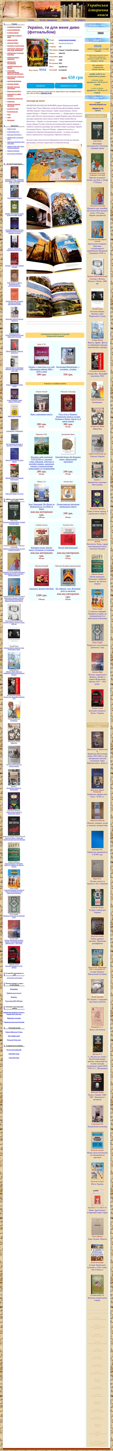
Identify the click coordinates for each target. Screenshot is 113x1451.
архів (9, 117)
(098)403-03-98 (46, 93)
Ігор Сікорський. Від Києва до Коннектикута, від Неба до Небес (42, 506)
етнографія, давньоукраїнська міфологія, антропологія (15, 72)
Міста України (97, 1184)
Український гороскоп (14, 416)
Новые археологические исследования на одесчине (97, 1155)
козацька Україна (12, 43)
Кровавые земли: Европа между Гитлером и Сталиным (41, 549)
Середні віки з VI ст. (13, 132)
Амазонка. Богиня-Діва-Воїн (41, 589)
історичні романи (12, 33)
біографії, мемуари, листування (13, 87)
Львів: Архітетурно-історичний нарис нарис (97, 1211)
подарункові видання (14, 81)
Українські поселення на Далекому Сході (14, 916)
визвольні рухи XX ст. (14, 91)
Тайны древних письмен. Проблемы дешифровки (97, 941)
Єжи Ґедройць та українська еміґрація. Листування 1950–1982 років (14, 369)
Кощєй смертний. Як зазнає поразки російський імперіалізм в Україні (14, 303)
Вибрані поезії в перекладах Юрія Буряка (14, 478)
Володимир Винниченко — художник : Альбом (68, 368)
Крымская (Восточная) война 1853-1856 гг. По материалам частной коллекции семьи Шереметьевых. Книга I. (97, 758)
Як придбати (80, 20)
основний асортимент (14, 27)
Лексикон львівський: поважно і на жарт (14, 266)
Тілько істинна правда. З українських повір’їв (14, 813)
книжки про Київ (12, 40)
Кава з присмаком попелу (42, 414)
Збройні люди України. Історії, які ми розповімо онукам (14, 214)
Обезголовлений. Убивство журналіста (14, 352)
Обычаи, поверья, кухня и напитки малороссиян (97, 824)
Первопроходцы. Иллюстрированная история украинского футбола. (15, 335)
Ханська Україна (14, 766)
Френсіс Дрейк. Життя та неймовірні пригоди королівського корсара (13, 673)
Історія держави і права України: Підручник (14, 401)
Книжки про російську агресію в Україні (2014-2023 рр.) (13, 1013)
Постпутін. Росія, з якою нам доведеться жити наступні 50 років (14, 838)
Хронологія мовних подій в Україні (14, 385)
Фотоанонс (10, 120)
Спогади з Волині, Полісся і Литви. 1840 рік (14, 623)
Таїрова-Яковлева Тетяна (13, 1032)
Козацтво (14, 997)
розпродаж (10, 101)
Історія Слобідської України (97, 911)
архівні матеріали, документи (13, 58)
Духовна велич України (14, 198)
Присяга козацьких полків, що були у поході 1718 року (14, 549)
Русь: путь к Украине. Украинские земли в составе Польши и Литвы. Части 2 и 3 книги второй (68, 417)
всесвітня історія (12, 109)
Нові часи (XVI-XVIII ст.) (14, 134)
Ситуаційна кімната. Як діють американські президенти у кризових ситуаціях (14, 231)
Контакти (68, 20)
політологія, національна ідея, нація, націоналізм (15, 49)
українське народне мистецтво (13, 105)
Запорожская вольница (97, 1126)
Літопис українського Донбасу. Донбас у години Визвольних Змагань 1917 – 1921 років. (14, 942)
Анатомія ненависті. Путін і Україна (14, 966)
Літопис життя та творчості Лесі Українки (97, 882)
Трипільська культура (14, 993)
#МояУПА (14, 743)
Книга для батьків (97, 1029)
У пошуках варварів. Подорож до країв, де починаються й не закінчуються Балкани (14, 891)
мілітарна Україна (13, 84)
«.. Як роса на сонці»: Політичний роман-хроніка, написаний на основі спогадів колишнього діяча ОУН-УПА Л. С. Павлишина (97, 1062)
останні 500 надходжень (14, 978)
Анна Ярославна (14, 1054)
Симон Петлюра (14, 1058)
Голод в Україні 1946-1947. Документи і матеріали (97, 1097)
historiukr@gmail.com (97, 104)
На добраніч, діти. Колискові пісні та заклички (68, 590)
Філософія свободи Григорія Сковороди (14, 319)
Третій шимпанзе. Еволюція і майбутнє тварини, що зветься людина (14, 865)
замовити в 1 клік (68, 85)
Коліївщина (13, 720)
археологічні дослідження (11, 62)
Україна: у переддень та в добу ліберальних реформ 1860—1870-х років (41, 369)
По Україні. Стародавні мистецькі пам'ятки (97, 1000)
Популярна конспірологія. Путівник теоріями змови (14, 523)
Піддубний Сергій (14, 1036)
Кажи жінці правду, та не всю (14, 494)
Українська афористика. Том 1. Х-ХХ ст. (97, 795)
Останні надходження (48, 20)
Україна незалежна (13, 151)
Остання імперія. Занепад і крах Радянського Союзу (14, 648)
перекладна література (15, 98)
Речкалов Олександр (14, 1040)
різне (9, 114)
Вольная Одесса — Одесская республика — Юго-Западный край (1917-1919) (14, 181)
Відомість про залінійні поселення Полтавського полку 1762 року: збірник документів (14, 574)
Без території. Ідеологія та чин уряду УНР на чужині (14, 444)
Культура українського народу (97, 1299)
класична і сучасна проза (15, 46)
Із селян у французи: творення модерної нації (14, 249)
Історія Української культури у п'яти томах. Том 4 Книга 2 (97, 1267)
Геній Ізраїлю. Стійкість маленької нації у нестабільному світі (14, 284)
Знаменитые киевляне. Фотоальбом (14, 788)
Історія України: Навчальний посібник (97, 973)
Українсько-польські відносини (14, 1022)
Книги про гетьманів (14, 1018)
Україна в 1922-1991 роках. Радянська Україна (15, 147)
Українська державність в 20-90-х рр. (97, 853)
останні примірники (13, 30)
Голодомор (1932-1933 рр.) (14, 1001)
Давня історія (11, 129)
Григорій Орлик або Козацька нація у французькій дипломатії (68, 459)
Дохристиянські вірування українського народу (68, 505)
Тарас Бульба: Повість (97, 1239)
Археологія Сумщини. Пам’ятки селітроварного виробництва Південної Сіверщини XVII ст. (14, 599)
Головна (31, 20)
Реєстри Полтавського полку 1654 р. (14, 461)
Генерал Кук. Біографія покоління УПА (13, 697)
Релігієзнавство (12, 112)
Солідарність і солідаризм (14, 431)
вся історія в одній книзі (14, 154)
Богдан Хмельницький (14, 1050)
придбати (40, 85)
